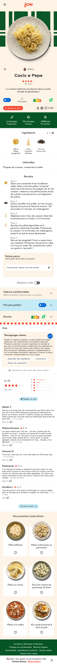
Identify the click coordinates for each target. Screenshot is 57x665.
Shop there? (34, 661)
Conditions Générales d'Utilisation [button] (28, 644)
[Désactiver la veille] (37, 282)
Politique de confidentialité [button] (20, 647)
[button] (4, 4)
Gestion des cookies (29, 654)
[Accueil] (28, 5)
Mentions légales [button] (40, 647)
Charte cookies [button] (45, 650)
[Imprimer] (42, 108)
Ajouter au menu (14, 108)
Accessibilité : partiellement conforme (21, 650)
